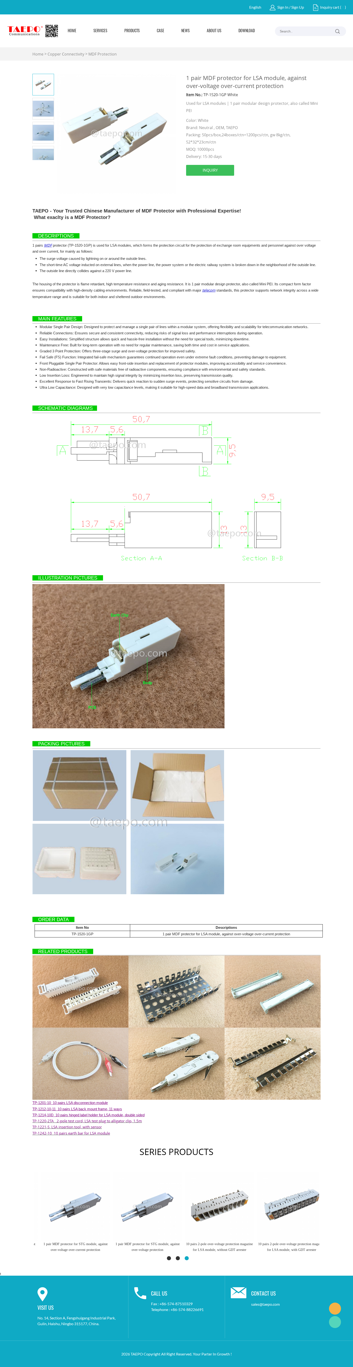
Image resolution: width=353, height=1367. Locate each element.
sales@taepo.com (265, 1304)
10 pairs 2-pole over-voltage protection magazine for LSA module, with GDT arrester (284, 1247)
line (241, 184)
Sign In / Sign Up (290, 7)
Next (48, 164)
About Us (214, 31)
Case (160, 31)
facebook (189, 184)
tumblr (267, 184)
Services (100, 31)
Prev (37, 164)
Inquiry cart (329, 7)
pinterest (228, 184)
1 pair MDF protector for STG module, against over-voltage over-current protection (69, 1247)
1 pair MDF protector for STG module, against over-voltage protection (141, 1247)
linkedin (202, 184)
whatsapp (254, 184)
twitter (215, 184)
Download (246, 31)
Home (72, 31)
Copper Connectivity (66, 54)
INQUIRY (210, 170)
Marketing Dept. (335, 1309)
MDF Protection (102, 54)
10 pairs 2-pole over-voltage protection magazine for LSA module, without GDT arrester (212, 1247)
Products (132, 31)
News (185, 31)
